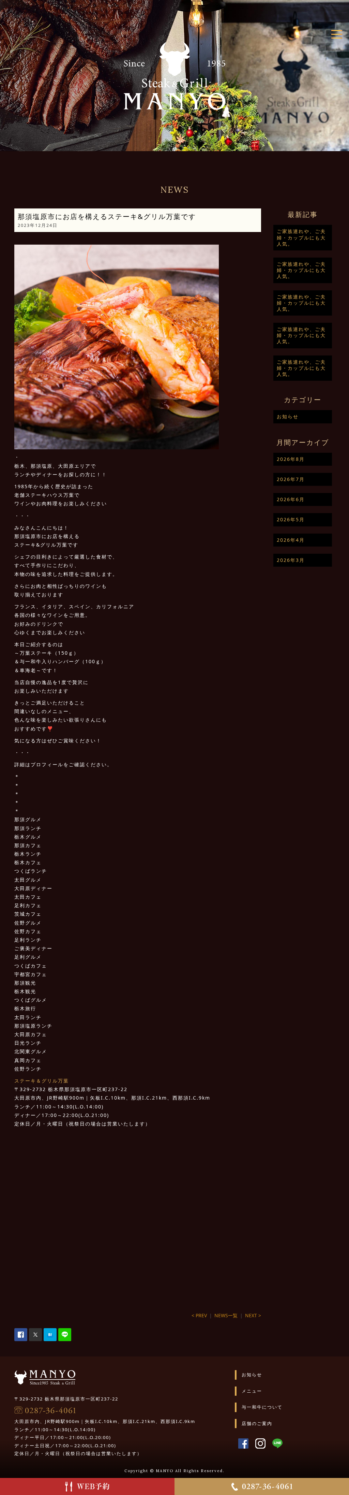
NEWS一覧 (226, 1315)
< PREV (199, 1315)
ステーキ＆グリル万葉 (41, 1080)
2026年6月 (291, 499)
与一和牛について (262, 1407)
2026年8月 (291, 459)
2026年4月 (291, 540)
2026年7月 (291, 479)
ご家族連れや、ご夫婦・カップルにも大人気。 (301, 237)
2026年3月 (291, 560)
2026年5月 (291, 519)
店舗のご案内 (257, 1423)
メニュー (252, 1391)
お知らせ (288, 416)
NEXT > (253, 1315)
